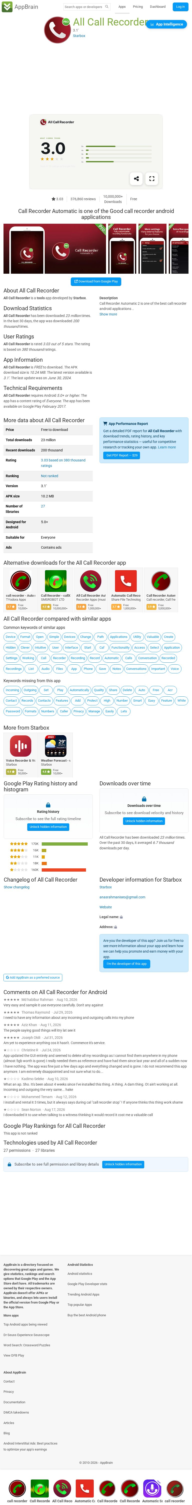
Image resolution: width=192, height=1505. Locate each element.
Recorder (59, 658)
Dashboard (158, 6)
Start (87, 647)
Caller (64, 711)
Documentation (14, 1402)
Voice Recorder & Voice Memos (20, 760)
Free (156, 690)
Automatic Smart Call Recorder (152, 1501)
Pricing (138, 6)
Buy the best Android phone (87, 1315)
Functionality (121, 647)
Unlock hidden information (48, 827)
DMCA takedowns (16, 1412)
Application (172, 647)
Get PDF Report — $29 (122, 455)
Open (40, 637)
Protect (92, 700)
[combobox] (83, 6)
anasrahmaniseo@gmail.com (122, 897)
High (107, 700)
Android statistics (80, 1274)
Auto (141, 690)
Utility (137, 637)
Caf (102, 647)
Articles (9, 1423)
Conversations (136, 669)
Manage (94, 711)
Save (102, 669)
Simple (54, 637)
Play (60, 690)
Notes (116, 669)
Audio (46, 669)
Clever (25, 647)
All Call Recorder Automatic (91, 595)
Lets (124, 711)
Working (28, 658)
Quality (99, 690)
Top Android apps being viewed (25, 1324)
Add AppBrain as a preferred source (34, 977)
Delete (127, 690)
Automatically (79, 690)
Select (154, 647)
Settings (12, 658)
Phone (88, 669)
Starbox (39, 728)
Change (85, 637)
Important (158, 669)
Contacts (44, 700)
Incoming (12, 690)
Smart (137, 700)
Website (106, 907)
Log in (180, 6)
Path (100, 637)
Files (59, 669)
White (182, 700)
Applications (119, 637)
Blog (7, 1433)
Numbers (47, 711)
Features (62, 700)
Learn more (167, 447)
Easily (110, 711)
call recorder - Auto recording (20, 595)
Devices (70, 637)
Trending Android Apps (84, 1294)
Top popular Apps (80, 1305)
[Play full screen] (151, 178)
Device (11, 637)
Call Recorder (130, 1501)
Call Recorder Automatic (161, 595)
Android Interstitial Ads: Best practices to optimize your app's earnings (31, 1446)
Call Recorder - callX (55, 595)
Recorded (168, 658)
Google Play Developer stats (87, 1284)
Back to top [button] (181, 1464)
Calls (128, 658)
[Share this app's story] (136, 178)
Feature (166, 700)
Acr (170, 690)
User (55, 647)
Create (168, 637)
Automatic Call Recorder (126, 595)
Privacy (79, 711)
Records (27, 700)
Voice (175, 669)
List (31, 669)
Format (25, 637)
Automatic (111, 658)
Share (113, 690)
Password (13, 711)
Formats (30, 711)
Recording (78, 658)
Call (43, 658)
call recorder (175, 1501)
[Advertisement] (96, 79)
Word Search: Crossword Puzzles (27, 1345)
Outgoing (30, 690)
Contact (11, 700)
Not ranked (49, 476)
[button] (144, 917)
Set (46, 690)
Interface (71, 647)
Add (77, 700)
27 (43, 506)
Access (139, 647)
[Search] (107, 6)
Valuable (153, 637)
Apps (122, 6)
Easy (151, 700)
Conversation (147, 658)
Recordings (14, 669)
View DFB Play (14, 1355)
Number (122, 700)
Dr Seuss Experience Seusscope (27, 1335)
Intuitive (40, 647)
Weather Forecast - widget (55, 760)
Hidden (11, 647)
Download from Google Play (98, 281)
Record (95, 658)
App (74, 669)
